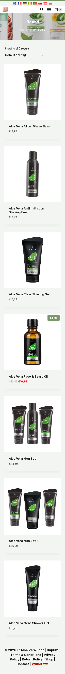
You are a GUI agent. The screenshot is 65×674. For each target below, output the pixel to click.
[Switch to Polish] (50, 3)
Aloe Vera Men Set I (23, 458)
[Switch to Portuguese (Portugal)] (35, 3)
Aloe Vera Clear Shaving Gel (29, 294)
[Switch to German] (25, 3)
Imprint (52, 650)
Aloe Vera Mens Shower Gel (29, 623)
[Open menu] (49, 9)
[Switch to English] (14, 3)
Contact (22, 664)
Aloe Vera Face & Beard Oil (28, 376)
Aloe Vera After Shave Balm (29, 126)
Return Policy (32, 659)
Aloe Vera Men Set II (23, 541)
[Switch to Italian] (30, 3)
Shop (49, 659)
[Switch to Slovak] (40, 3)
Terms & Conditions (25, 655)
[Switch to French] (19, 3)
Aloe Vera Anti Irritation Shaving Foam (26, 210)
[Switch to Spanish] (45, 3)
